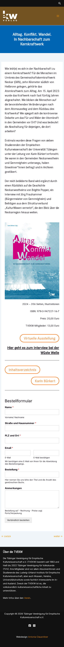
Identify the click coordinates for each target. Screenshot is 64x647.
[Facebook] (29, 625)
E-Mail (8, 457)
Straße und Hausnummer (20, 423)
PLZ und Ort (13, 435)
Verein (27, 598)
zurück (6, 536)
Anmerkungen (13, 488)
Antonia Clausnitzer (38, 637)
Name (9, 407)
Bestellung (12, 469)
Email (9, 447)
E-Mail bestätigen (41, 457)
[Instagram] (34, 625)
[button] (59, 3)
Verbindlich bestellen (18, 520)
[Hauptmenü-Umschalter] (58, 16)
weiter (58, 536)
